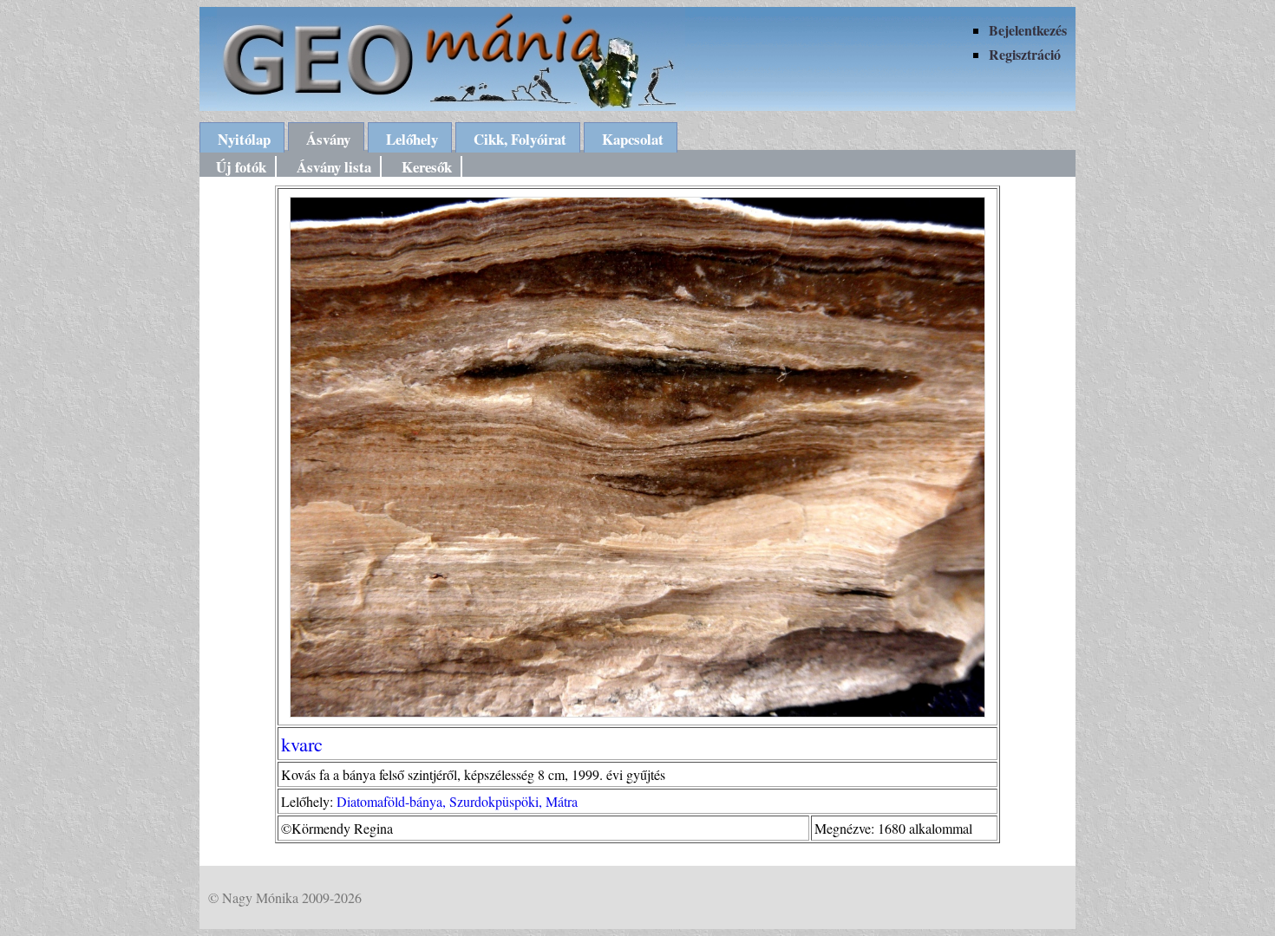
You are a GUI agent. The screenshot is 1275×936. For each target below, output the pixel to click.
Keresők (427, 167)
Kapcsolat (633, 139)
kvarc (302, 744)
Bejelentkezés (1028, 30)
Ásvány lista (334, 167)
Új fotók (241, 167)
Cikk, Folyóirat (520, 139)
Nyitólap (244, 139)
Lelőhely (412, 139)
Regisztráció (1025, 54)
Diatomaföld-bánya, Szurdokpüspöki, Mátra (457, 801)
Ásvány (328, 139)
